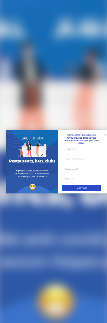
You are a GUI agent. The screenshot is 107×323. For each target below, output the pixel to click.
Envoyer (83, 187)
